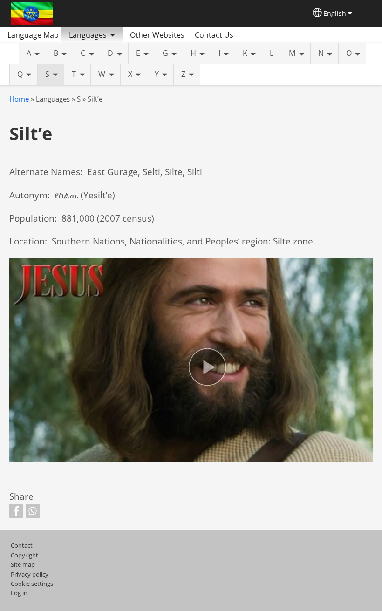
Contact (22, 545)
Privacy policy (29, 574)
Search (251, 35)
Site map (23, 564)
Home (19, 99)
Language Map (33, 35)
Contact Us (214, 35)
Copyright (24, 555)
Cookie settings (32, 583)
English (334, 13)
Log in (19, 593)
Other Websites (157, 35)
